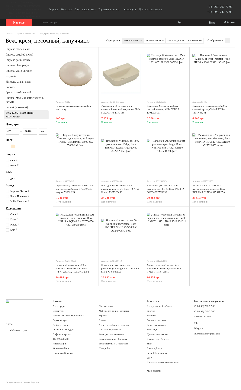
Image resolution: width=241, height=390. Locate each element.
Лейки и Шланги (61, 325)
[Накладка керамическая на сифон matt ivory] (75, 73)
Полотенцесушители (110, 329)
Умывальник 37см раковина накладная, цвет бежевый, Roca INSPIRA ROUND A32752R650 (208, 189)
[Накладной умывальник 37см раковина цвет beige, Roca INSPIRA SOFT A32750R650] (167, 153)
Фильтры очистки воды (111, 334)
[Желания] (198, 22)
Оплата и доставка (85, 9)
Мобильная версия (18, 330)
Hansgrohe (104, 348)
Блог (149, 357)
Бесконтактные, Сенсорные (113, 343)
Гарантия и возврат (109, 9)
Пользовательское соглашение (162, 362)
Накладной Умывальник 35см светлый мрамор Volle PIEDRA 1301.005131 (163, 109)
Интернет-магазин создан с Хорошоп (22, 382)
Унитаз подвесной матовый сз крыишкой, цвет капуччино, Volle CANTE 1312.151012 (164, 268)
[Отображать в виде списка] (232, 40)
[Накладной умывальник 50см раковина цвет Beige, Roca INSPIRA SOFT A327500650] (121, 232)
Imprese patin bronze (18, 59)
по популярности (133, 40)
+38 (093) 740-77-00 (219, 11)
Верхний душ (60, 320)
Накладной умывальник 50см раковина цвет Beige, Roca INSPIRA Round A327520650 (120, 189)
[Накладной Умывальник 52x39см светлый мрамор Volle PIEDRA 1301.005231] (212, 73)
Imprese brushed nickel (19, 54)
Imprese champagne (17, 65)
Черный (11, 76)
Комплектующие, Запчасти (113, 338)
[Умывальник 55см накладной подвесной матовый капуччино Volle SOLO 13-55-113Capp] (121, 73)
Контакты (66, 9)
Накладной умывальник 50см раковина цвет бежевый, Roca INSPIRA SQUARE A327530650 (72, 268)
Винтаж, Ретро (154, 348)
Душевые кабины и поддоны (114, 325)
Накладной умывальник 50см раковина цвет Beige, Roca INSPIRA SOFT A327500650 (120, 268)
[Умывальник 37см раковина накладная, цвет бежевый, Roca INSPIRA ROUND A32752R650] (212, 153)
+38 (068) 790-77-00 (219, 6)
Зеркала (103, 315)
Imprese (53, 9)
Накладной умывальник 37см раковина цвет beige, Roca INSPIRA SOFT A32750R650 (165, 189)
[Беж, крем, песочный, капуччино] (13, 146)
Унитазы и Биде (61, 348)
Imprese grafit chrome (19, 70)
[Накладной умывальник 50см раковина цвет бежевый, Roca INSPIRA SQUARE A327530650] (75, 232)
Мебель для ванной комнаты (114, 310)
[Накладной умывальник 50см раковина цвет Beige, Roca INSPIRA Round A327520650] (121, 153)
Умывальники (106, 306)
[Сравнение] (190, 22)
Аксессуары (59, 306)
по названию (195, 40)
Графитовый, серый (18, 92)
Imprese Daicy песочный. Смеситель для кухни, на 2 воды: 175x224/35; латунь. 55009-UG (75, 189)
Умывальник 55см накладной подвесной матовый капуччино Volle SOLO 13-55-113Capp (120, 109)
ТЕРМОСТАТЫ (61, 338)
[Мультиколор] (8, 146)
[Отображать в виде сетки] (227, 40)
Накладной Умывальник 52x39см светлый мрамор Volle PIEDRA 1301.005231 (209, 109)
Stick (149, 343)
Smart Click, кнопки (157, 353)
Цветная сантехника (150, 9)
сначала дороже (176, 40)
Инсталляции (59, 343)
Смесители (58, 310)
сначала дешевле (155, 40)
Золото (10, 86)
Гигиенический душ (63, 329)
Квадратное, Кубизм (158, 338)
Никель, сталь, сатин (19, 81)
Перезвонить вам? (202, 316)
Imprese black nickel (18, 49)
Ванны (102, 320)
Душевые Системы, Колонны (68, 315)
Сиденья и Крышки (63, 353)
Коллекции (130, 9)
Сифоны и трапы (62, 334)
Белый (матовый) (17, 107)
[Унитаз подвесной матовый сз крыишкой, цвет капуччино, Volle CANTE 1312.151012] (167, 232)
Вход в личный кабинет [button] (159, 306)
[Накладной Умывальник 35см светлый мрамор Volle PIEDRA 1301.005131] (167, 73)
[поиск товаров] (39, 23)
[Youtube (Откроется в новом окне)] (190, 9)
